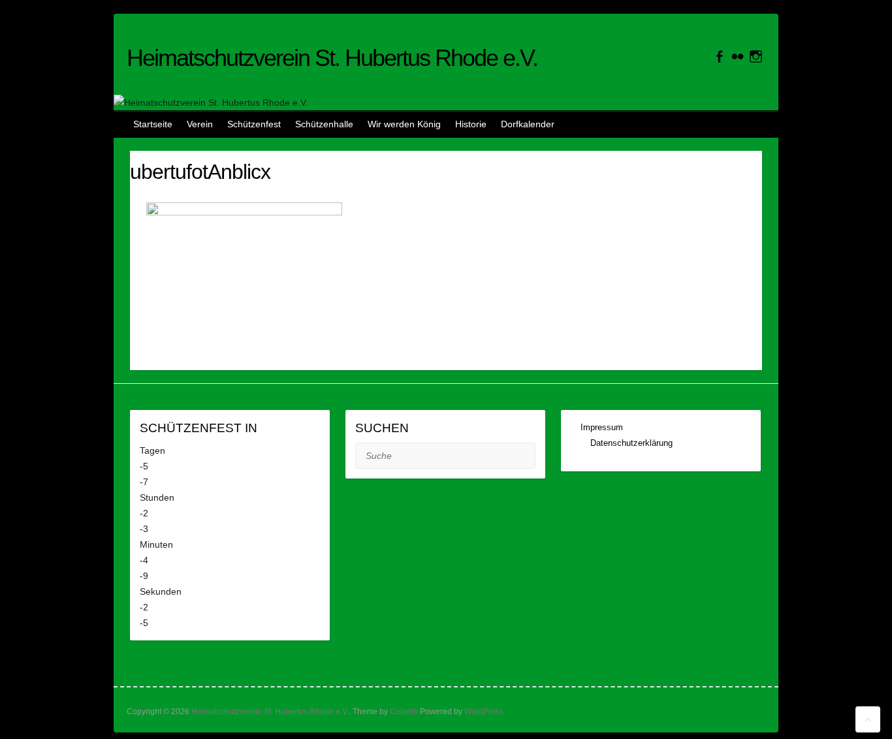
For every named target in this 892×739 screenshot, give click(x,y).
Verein (200, 124)
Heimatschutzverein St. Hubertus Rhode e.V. (332, 57)
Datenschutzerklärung (631, 443)
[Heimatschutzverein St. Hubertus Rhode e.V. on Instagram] (756, 56)
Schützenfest (254, 124)
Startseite (152, 124)
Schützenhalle (324, 124)
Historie (470, 124)
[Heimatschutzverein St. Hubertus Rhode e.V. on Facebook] (719, 56)
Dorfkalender (527, 124)
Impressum (603, 427)
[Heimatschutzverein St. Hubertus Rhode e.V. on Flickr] (737, 56)
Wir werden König (404, 124)
